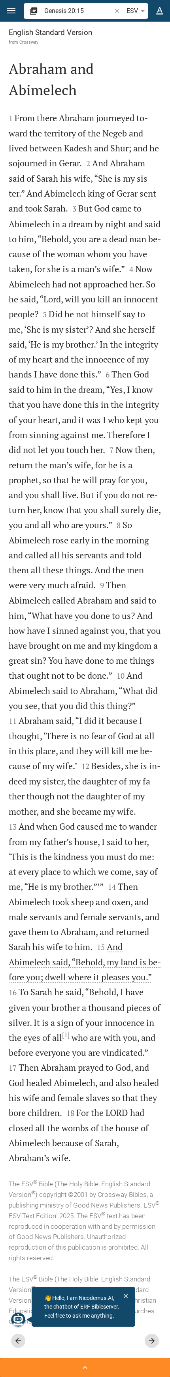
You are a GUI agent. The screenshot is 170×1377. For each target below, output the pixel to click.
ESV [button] (132, 11)
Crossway (28, 42)
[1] (66, 1035)
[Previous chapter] (18, 1341)
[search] (78, 11)
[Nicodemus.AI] (18, 1320)
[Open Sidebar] (85, 1367)
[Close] (126, 1296)
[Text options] (160, 11)
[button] (11, 11)
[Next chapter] (152, 1341)
